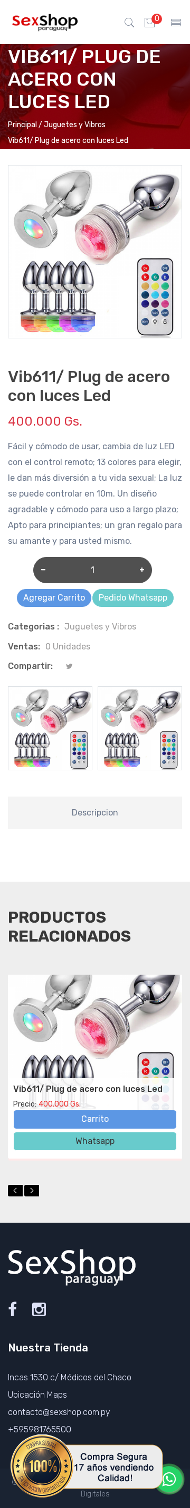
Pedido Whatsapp (133, 598)
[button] (15, 1190)
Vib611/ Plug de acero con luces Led (88, 1089)
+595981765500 (39, 1429)
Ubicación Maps (37, 1395)
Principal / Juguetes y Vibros (57, 124)
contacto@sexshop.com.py (59, 1412)
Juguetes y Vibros (100, 627)
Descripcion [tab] (95, 813)
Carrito (95, 1119)
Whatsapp (95, 1141)
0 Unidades (67, 647)
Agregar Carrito (54, 598)
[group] (50, 728)
